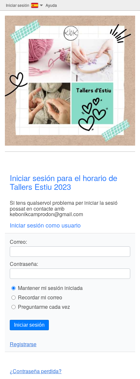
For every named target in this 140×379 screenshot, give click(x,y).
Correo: (18, 241)
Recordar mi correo (40, 297)
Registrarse (23, 344)
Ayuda (51, 5)
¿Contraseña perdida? (36, 371)
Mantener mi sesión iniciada (50, 288)
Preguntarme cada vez (44, 306)
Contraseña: (24, 264)
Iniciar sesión (29, 325)
